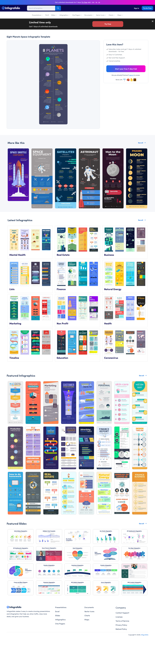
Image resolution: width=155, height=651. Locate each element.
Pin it (16, 48)
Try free (108, 24)
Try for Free (147, 8)
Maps (119, 15)
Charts (111, 15)
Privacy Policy (121, 625)
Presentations (36, 15)
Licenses (119, 616)
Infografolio (144, 635)
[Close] (153, 21)
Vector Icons (100, 15)
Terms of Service (122, 621)
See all (140, 143)
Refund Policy (121, 629)
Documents (88, 15)
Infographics (63, 15)
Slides (53, 15)
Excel (47, 15)
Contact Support (122, 612)
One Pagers (76, 15)
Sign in (136, 8)
